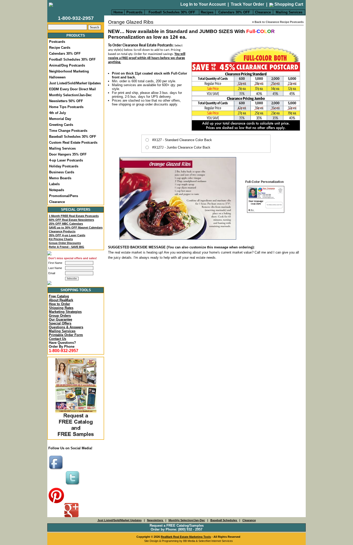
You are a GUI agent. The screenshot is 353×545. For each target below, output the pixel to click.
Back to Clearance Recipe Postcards (279, 21)
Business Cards (61, 172)
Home (118, 12)
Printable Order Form (66, 335)
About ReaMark (61, 300)
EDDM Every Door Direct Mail (72, 89)
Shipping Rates (61, 308)
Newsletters (155, 520)
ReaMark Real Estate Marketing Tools (186, 536)
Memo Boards (60, 178)
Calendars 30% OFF (234, 12)
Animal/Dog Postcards (67, 65)
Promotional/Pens (63, 196)
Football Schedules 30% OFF (172, 12)
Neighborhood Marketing (69, 71)
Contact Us (57, 339)
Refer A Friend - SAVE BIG (66, 246)
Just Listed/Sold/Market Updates (75, 83)
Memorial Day (60, 119)
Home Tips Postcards (66, 107)
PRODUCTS (75, 35)
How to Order (59, 304)
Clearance (263, 12)
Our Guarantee (60, 319)
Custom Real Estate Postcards (73, 142)
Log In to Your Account (203, 4)
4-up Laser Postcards (66, 160)
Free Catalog (59, 296)
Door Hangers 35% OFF (68, 154)
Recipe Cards (59, 48)
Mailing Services (289, 12)
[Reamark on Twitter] (73, 485)
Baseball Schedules (224, 520)
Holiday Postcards (63, 166)
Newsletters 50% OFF (66, 101)
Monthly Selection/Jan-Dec (70, 95)
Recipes (207, 12)
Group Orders (60, 316)
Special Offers (60, 323)
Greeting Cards (61, 125)
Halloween (57, 77)
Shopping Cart (288, 4)
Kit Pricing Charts (61, 239)
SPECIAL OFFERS (75, 210)
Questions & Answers (66, 327)
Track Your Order (247, 4)
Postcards (134, 12)
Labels (54, 184)
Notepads (56, 190)
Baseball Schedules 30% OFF (72, 137)
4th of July (57, 113)
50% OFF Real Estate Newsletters (71, 219)
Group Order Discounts (65, 243)
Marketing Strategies (65, 312)
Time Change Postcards (68, 131)
